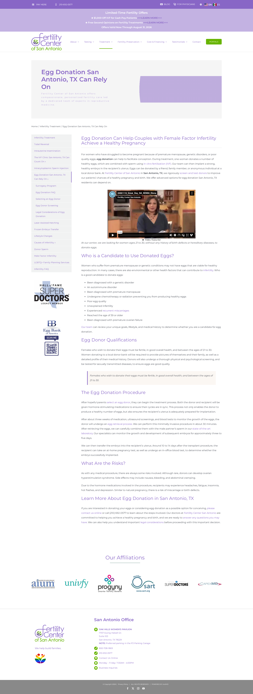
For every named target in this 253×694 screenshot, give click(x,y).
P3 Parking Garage (140, 643)
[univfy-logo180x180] (76, 572)
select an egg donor (118, 402)
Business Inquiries (108, 667)
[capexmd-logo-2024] (210, 572)
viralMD (165, 684)
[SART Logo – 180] (143, 572)
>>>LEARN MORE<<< (149, 18)
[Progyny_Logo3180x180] (110, 572)
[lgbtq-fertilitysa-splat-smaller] (40, 654)
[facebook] (127, 688)
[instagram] (138, 688)
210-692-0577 (65, 4)
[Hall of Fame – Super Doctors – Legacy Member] (51, 280)
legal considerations (152, 522)
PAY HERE (41, 4)
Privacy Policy (123, 684)
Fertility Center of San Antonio (122, 173)
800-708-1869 (106, 648)
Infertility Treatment (44, 137)
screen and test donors (193, 173)
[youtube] (143, 688)
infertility (208, 270)
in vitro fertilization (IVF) (157, 163)
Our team (87, 327)
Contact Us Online (108, 658)
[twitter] (133, 688)
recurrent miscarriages (116, 310)
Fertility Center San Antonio (200, 513)
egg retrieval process (120, 424)
